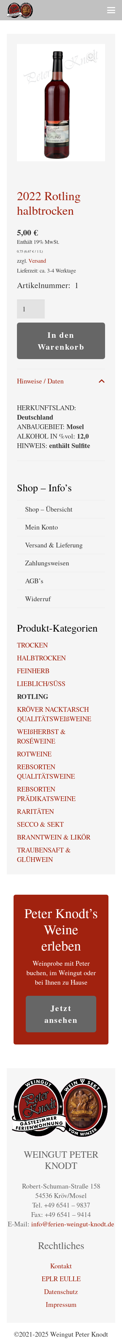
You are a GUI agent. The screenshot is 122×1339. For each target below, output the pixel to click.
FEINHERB (33, 670)
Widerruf (38, 598)
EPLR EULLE (61, 1278)
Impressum (61, 1304)
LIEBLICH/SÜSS (41, 683)
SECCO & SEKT (40, 824)
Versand (37, 260)
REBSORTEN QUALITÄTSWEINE (46, 771)
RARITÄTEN (35, 811)
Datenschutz (61, 1291)
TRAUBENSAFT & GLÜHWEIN (44, 854)
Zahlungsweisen (47, 562)
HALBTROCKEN (41, 657)
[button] (111, 10)
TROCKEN (32, 645)
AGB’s (34, 580)
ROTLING (32, 696)
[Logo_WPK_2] (20, 10)
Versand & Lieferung (54, 544)
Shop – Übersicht (49, 509)
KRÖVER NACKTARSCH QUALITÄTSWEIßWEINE (54, 714)
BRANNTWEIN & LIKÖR (53, 837)
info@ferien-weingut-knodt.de (72, 1223)
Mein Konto (41, 527)
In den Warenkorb (61, 340)
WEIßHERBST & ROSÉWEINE (41, 736)
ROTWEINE (34, 753)
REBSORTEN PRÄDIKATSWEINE (46, 793)
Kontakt (61, 1265)
